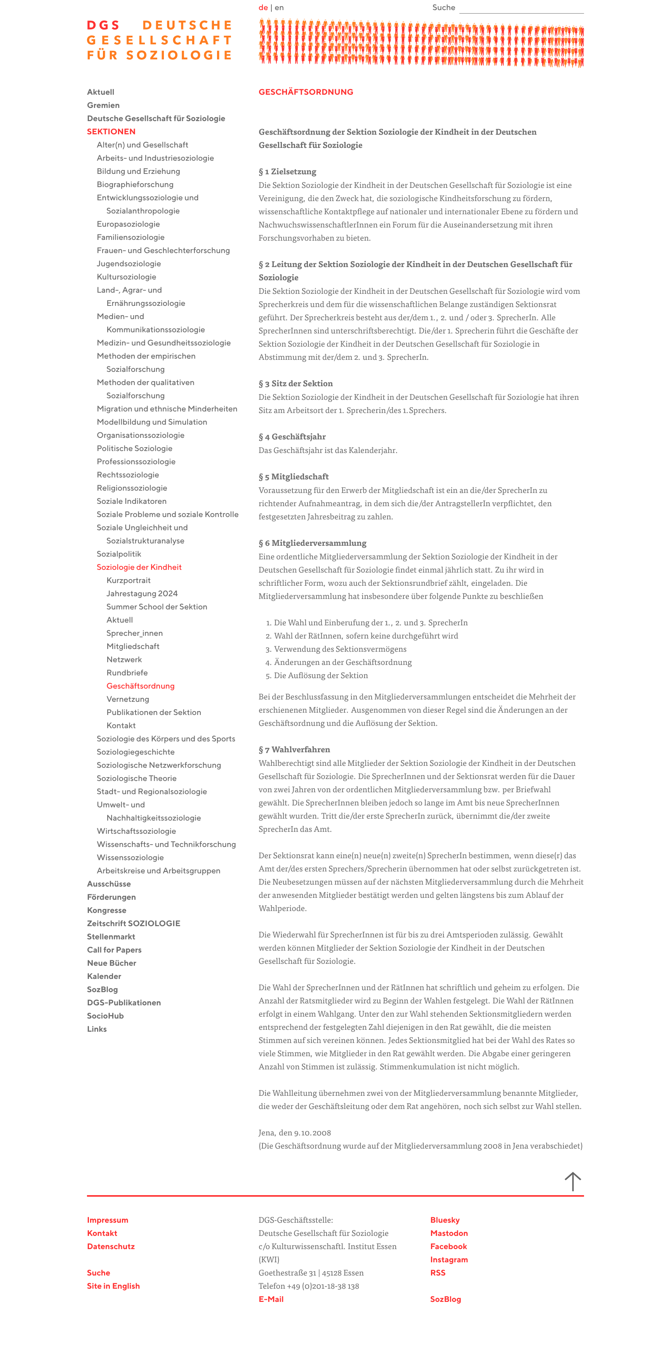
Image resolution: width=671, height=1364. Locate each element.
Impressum (108, 1220)
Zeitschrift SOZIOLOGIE (139, 924)
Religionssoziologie (136, 488)
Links (102, 1030)
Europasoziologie (133, 224)
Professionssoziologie (141, 462)
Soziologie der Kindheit (144, 568)
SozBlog (107, 990)
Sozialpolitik (123, 554)
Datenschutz (111, 1247)
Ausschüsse (114, 884)
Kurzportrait (133, 581)
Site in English (113, 1286)
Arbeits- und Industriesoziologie (160, 158)
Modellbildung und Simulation (156, 422)
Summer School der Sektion (161, 607)
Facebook (448, 1247)
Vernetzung (132, 700)
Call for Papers (119, 950)
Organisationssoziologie (145, 436)
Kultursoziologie (131, 277)
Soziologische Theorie (141, 779)
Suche (98, 1273)
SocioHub (110, 1016)
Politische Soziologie (139, 449)
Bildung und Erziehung (143, 172)
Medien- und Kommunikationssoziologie (155, 323)
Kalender (109, 977)
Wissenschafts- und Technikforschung (171, 845)
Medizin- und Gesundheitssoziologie (168, 343)
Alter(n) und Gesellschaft (147, 145)
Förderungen (116, 898)
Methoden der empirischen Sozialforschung (151, 363)
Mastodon (449, 1234)
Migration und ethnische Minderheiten (172, 409)
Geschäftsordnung (145, 686)
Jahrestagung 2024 (147, 594)
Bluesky (445, 1220)
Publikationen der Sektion (158, 713)
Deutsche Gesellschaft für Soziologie (161, 119)
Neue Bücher (116, 964)
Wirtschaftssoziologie (141, 832)
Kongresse (112, 911)
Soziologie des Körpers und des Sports (170, 739)
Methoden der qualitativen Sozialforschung (150, 389)
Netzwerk (129, 660)
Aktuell (106, 93)
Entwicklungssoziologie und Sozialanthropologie (152, 204)
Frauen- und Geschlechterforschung (168, 251)
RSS (438, 1273)
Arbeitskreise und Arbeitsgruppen (163, 871)
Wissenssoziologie (135, 858)
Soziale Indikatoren (136, 502)
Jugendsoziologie (133, 264)
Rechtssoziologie (132, 475)
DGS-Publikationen (129, 1003)
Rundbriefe (132, 673)
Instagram (449, 1260)
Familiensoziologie (135, 238)
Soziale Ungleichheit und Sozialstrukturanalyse (147, 534)
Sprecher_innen (139, 634)
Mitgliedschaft (138, 647)
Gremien (108, 106)
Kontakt (126, 726)
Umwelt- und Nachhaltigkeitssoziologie (153, 812)
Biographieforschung (140, 185)
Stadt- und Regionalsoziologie (156, 792)
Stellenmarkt (116, 937)
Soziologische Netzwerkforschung (163, 766)
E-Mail (271, 1300)
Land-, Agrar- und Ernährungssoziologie (146, 297)
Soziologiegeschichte (140, 752)
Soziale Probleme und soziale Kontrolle (172, 515)
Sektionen (116, 132)
